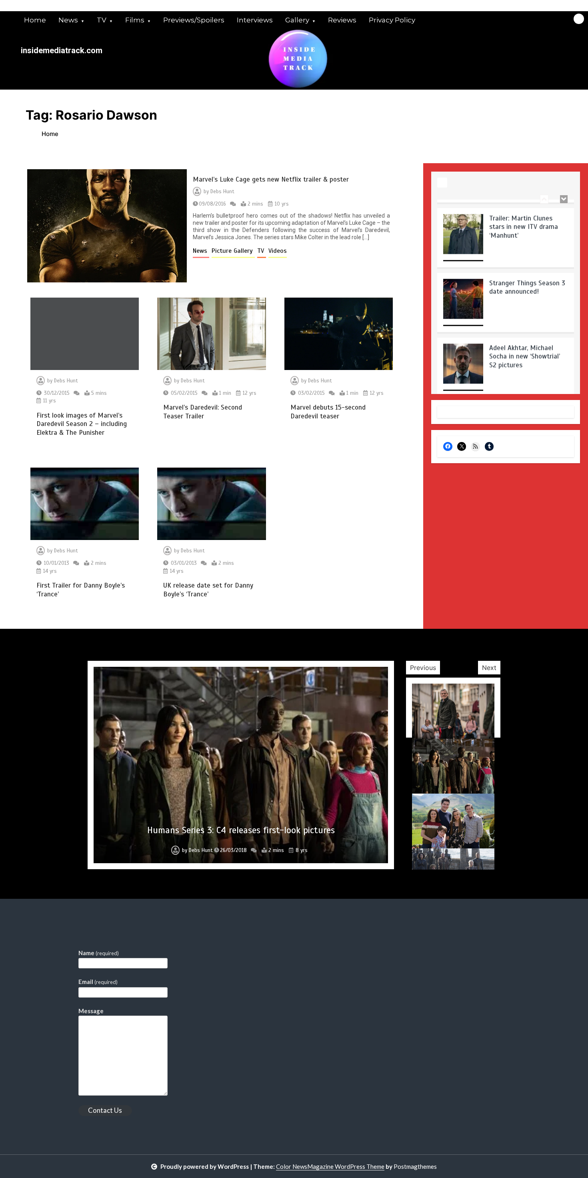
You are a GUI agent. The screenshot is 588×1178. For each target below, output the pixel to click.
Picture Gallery (233, 251)
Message (91, 1010)
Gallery (297, 20)
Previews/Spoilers (193, 20)
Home (35, 20)
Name (98, 952)
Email (98, 981)
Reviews (342, 20)
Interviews (255, 20)
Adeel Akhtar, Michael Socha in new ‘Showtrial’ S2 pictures (524, 348)
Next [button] (489, 668)
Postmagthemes (415, 1166)
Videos (277, 251)
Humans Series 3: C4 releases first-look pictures (241, 830)
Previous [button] (423, 668)
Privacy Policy (392, 20)
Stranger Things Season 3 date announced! (527, 278)
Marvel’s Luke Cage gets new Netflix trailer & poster (271, 179)
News (68, 20)
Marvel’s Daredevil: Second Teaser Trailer (202, 411)
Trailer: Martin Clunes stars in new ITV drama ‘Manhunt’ (523, 218)
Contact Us (105, 1110)
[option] (505, 232)
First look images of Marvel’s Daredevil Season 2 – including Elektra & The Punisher (81, 424)
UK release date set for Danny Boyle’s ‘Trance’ (208, 589)
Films (134, 20)
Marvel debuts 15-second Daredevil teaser (328, 411)
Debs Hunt (222, 191)
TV (101, 20)
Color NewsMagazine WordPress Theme (330, 1166)
